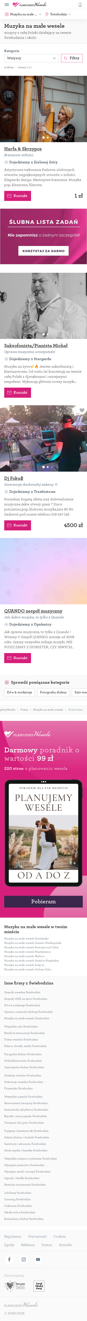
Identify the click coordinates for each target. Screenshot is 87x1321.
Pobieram (43, 902)
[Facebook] (9, 1259)
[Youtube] (38, 1259)
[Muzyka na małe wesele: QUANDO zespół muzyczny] (43, 571)
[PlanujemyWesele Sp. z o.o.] (21, 1305)
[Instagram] (24, 1259)
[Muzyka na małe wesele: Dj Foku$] (43, 438)
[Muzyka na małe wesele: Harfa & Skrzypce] (43, 109)
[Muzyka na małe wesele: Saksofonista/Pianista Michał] (43, 306)
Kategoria (11, 51)
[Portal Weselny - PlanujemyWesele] (29, 4)
